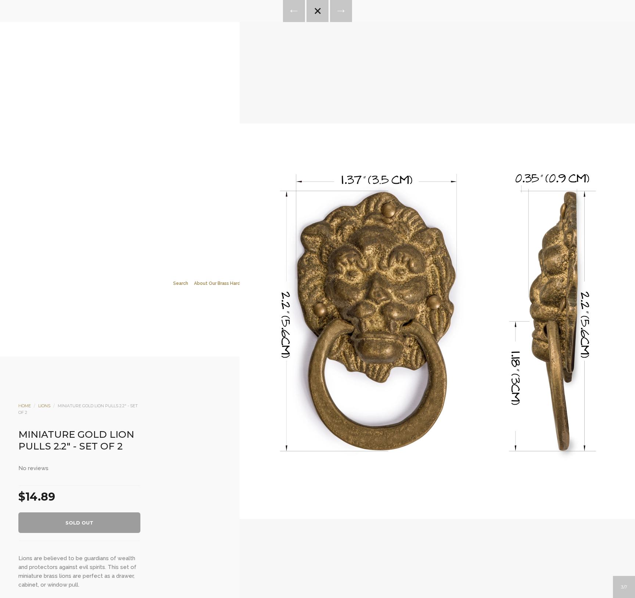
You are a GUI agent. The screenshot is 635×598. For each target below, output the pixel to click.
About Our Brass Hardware (222, 283)
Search (327, 118)
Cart (347, 118)
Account (307, 118)
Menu (287, 118)
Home (24, 405)
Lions (44, 405)
